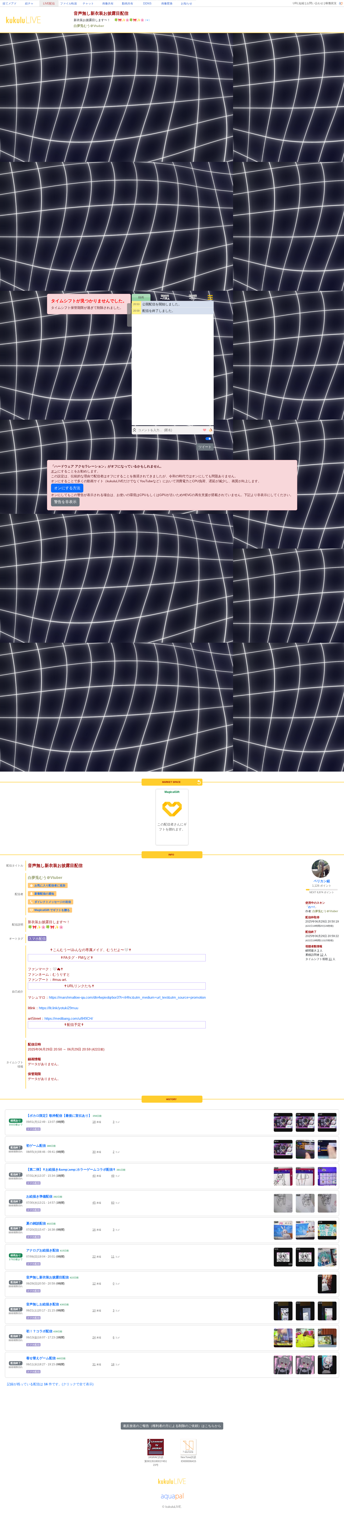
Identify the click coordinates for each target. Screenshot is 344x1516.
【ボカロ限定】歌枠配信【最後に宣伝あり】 (59, 1115)
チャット (88, 3)
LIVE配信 (49, 3)
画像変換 (166, 3)
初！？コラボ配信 (39, 1331)
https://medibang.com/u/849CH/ (68, 1018)
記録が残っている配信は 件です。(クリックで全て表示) (50, 1384)
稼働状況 (331, 3)
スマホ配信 (37, 939)
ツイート (205, 447)
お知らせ (186, 3)
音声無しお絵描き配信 (42, 1304)
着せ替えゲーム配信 (41, 1358)
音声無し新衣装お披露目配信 (47, 1277)
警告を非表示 (65, 502)
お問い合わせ (314, 3)
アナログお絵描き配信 (42, 1250)
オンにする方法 (67, 488)
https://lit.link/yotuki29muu (58, 1008)
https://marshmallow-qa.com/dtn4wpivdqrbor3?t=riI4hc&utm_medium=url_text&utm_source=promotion (127, 997)
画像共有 (107, 3)
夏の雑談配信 (36, 1223)
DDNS (147, 3)
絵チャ (29, 3)
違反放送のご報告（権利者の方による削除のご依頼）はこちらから (172, 1426)
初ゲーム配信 (36, 1145)
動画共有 (127, 3)
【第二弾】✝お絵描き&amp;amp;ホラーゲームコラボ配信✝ (71, 1169)
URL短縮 (298, 3)
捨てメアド (10, 3)
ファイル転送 (68, 3)
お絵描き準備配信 (39, 1196)
